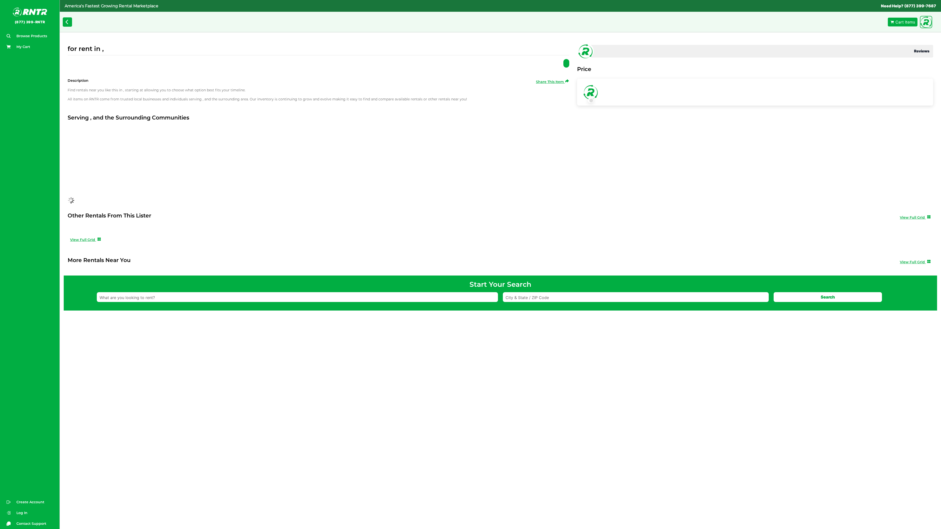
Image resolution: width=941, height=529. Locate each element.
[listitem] (30, 512)
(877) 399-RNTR (30, 22)
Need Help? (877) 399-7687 (908, 5)
